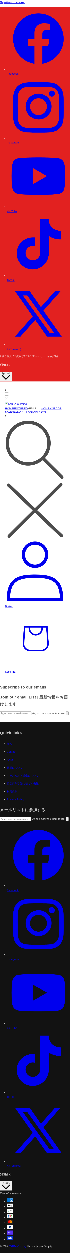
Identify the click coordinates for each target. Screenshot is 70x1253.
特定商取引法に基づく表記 (23, 783)
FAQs (10, 759)
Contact (11, 751)
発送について (15, 767)
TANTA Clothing (17, 1246)
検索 (9, 743)
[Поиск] (35, 476)
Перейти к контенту (12, 2)
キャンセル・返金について (23, 775)
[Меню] (7, 394)
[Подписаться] (67, 713)
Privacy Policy (15, 799)
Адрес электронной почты (49, 713)
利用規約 (12, 791)
